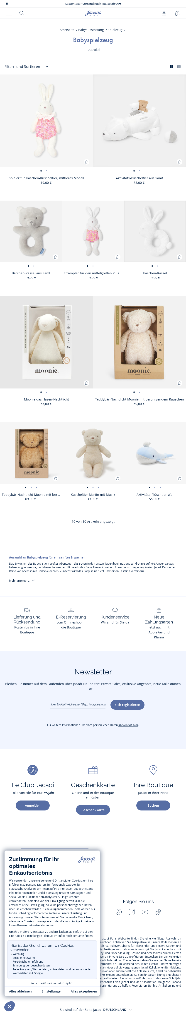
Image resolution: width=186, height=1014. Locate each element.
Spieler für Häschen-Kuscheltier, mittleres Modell (46, 178)
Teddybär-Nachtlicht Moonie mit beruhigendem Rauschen (139, 399)
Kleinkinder (142, 946)
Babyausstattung (91, 30)
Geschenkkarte (93, 810)
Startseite (67, 30)
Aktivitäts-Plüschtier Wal (155, 494)
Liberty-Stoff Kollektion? (100, 975)
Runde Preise (131, 960)
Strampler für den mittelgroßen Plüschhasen (94, 273)
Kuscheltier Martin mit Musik (93, 494)
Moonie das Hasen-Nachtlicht (46, 399)
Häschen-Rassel (155, 273)
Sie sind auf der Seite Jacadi (93, 1009)
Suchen (153, 805)
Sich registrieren (127, 704)
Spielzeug (115, 30)
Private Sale (116, 957)
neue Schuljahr (171, 978)
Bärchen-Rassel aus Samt (31, 273)
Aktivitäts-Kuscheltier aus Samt (139, 178)
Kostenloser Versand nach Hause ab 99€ (93, 3)
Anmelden (33, 805)
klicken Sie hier (128, 725)
